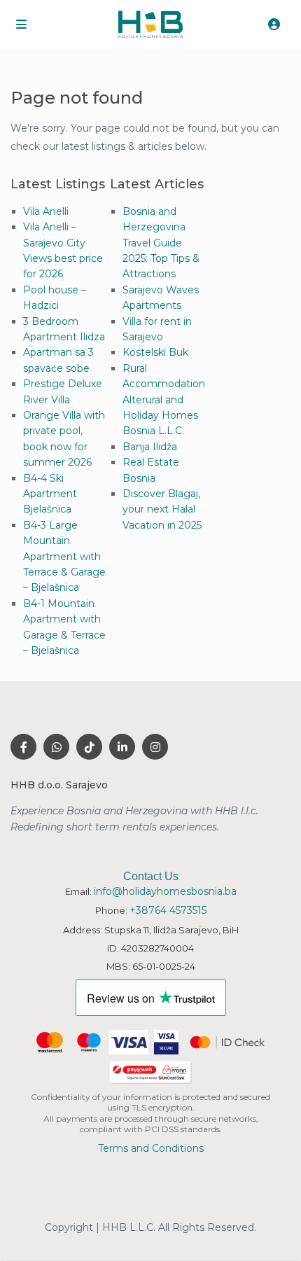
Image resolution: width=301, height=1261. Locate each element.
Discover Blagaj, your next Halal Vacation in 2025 (162, 509)
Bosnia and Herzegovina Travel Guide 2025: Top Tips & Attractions (161, 243)
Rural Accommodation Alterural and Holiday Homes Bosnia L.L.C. (163, 400)
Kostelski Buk (155, 352)
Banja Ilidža (149, 446)
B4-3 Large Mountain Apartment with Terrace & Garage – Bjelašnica (64, 556)
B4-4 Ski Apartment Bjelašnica (50, 494)
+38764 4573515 (168, 910)
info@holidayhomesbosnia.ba (165, 891)
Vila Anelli (46, 211)
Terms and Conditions (151, 1148)
